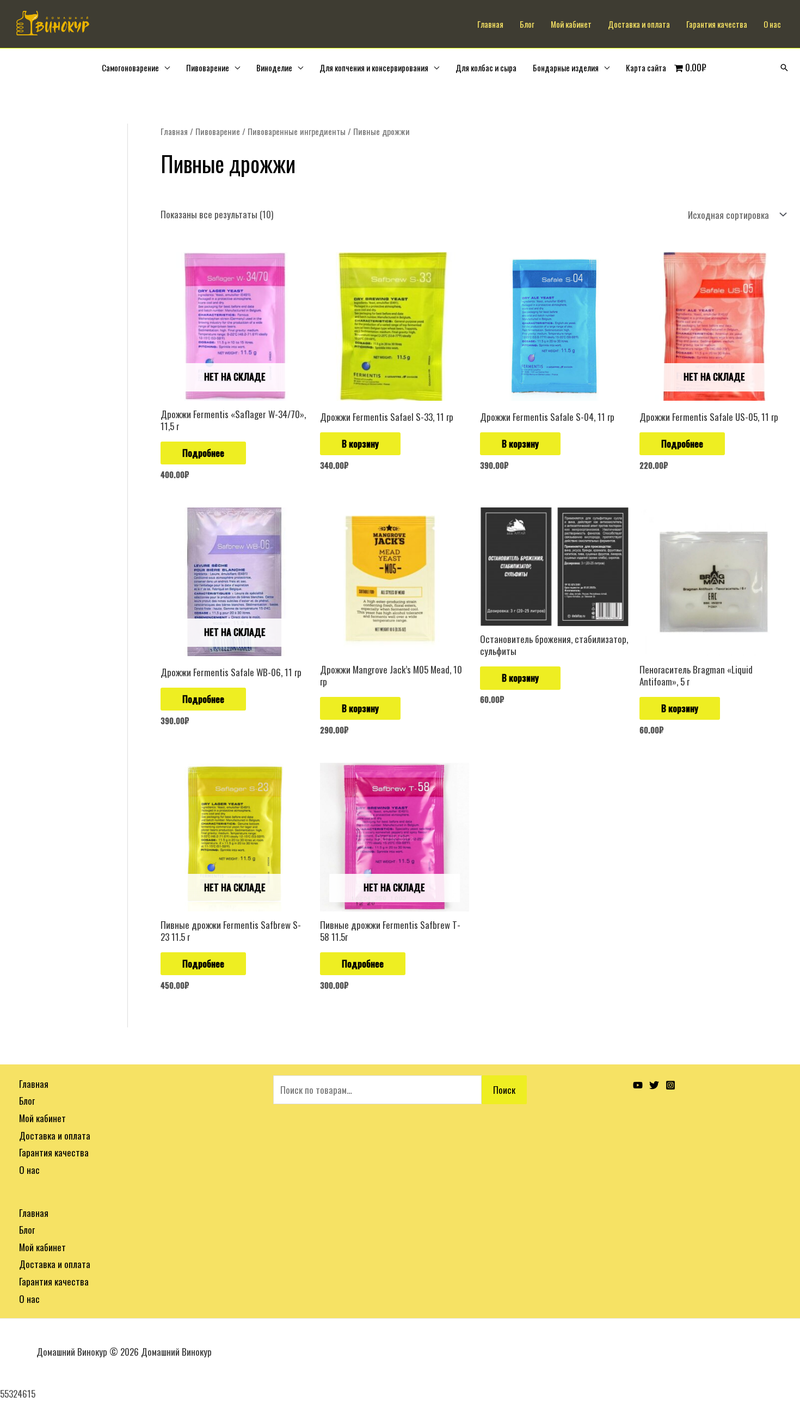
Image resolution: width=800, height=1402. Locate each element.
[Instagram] (670, 1085)
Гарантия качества (716, 24)
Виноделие (274, 68)
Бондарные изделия (566, 68)
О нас (772, 24)
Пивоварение (207, 68)
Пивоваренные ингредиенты (297, 131)
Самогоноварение (130, 68)
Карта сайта (646, 68)
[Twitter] (654, 1085)
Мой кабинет (571, 24)
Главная (490, 24)
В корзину (360, 443)
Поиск (504, 1090)
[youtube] (638, 1085)
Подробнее (203, 453)
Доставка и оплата (639, 24)
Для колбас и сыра (486, 68)
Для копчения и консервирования (373, 68)
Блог (527, 24)
